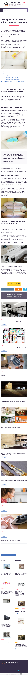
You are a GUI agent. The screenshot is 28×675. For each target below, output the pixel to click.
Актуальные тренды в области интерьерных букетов (20, 629)
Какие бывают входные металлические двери (6, 641)
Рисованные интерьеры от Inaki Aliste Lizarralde (14, 347)
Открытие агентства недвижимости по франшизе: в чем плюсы (7, 574)
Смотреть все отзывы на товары (6, 646)
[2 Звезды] (8, 296)
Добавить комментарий (8, 555)
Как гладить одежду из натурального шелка (13, 534)
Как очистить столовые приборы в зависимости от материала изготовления (14, 481)
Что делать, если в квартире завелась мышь (13, 401)
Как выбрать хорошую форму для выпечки (12, 508)
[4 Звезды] (10, 296)
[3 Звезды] (9, 296)
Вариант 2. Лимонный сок (13, 79)
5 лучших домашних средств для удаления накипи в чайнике (13, 374)
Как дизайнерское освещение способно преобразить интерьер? (21, 645)
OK (20, 674)
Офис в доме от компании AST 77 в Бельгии (13, 321)
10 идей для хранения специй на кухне (11, 427)
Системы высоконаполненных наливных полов (6, 609)
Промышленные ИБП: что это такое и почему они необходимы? (6, 625)
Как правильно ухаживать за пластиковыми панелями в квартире (13, 454)
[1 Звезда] (7, 296)
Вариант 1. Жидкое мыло (12, 77)
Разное (2, 345)
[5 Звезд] (11, 296)
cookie (17, 674)
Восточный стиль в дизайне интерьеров (20, 611)
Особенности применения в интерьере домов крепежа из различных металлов (20, 593)
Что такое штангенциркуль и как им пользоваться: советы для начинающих (7, 592)
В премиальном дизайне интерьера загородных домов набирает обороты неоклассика (21, 575)
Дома (1, 319)
